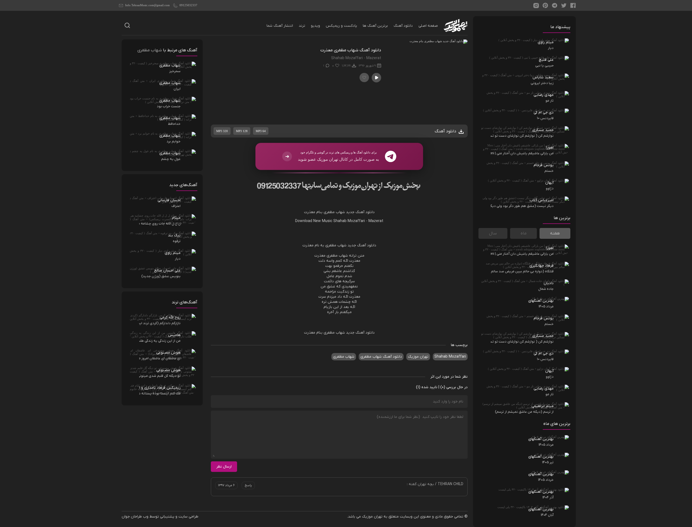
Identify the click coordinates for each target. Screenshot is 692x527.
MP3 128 (242, 131)
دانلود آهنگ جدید (360, 212)
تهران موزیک (418, 356)
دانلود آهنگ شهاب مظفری (381, 356)
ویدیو (315, 25)
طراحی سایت (188, 516)
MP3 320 (222, 131)
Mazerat (375, 221)
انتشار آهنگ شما (280, 25)
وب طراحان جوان (135, 516)
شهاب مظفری (334, 212)
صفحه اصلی (428, 25)
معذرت (309, 212)
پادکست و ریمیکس (341, 25)
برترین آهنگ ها (375, 25)
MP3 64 (261, 131)
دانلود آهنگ (403, 25)
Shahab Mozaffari (349, 221)
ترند (302, 25)
